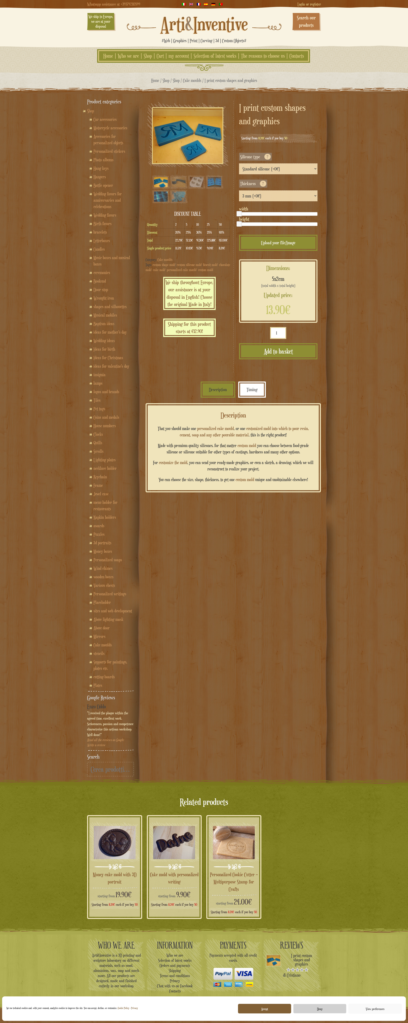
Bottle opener (103, 185)
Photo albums (103, 159)
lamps (98, 383)
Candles (99, 249)
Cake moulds (192, 80)
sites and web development (113, 610)
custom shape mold (164, 265)
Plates (98, 685)
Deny (320, 1009)
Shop (148, 56)
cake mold (159, 270)
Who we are (128, 56)
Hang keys (101, 168)
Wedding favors (105, 215)
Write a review (96, 745)
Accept (264, 1009)
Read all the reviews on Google (105, 740)
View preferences (375, 1009)
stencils (99, 653)
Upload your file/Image (278, 242)
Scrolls (98, 451)
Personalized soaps (108, 559)
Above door (102, 627)
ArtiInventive (204, 23)
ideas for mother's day (110, 332)
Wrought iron (104, 298)
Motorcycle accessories (110, 127)
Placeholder (102, 602)
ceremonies (102, 272)
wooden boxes (103, 576)
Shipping (175, 970)
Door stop (101, 289)
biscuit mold (210, 265)
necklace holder (105, 468)
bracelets (100, 232)
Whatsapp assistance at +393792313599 (113, 4)
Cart (160, 56)
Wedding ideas (104, 340)
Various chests (104, 585)
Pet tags (99, 408)
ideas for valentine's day (111, 366)
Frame (98, 485)
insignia (100, 374)
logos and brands (106, 391)
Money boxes (103, 551)
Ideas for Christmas (108, 357)
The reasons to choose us (263, 56)
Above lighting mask (108, 619)
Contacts (296, 56)
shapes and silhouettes (110, 306)
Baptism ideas (104, 323)
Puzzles (99, 534)
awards (99, 525)
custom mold (205, 270)
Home (108, 56)
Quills (98, 442)
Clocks (98, 434)
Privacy (134, 1008)
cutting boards (104, 676)
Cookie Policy (123, 1008)
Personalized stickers (109, 151)
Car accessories (105, 119)
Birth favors (103, 223)
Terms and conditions (175, 975)
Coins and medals (106, 417)
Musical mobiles (105, 315)
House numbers (105, 425)
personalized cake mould (182, 270)
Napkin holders (105, 517)
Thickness (252, 183)
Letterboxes (102, 240)
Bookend (100, 281)
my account (179, 56)
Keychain (100, 476)
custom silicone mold (189, 265)
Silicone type (254, 156)
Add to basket (278, 351)
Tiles (97, 400)
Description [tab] (218, 389)
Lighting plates (105, 459)
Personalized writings (110, 593)
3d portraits (102, 542)
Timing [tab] (252, 389)
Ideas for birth (104, 349)
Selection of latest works (215, 56)
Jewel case (101, 493)
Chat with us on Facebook (175, 985)
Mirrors (99, 636)
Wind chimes (103, 568)
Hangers (100, 176)
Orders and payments (175, 965)
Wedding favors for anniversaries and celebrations (108, 200)
